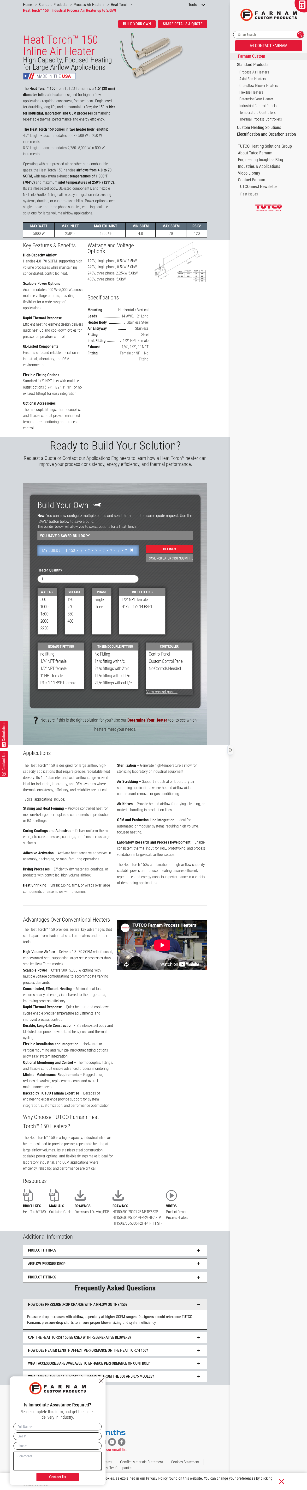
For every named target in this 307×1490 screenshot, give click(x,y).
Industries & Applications (259, 166)
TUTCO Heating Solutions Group (265, 146)
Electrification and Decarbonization (266, 134)
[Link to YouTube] (112, 1442)
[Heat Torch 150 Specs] (179, 262)
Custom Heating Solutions (259, 127)
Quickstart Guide (60, 1212)
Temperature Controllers (257, 112)
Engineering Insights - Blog (260, 159)
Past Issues (249, 194)
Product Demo (175, 1212)
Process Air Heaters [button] (254, 72)
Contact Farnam (251, 179)
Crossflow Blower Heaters (258, 85)
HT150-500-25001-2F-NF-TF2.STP (135, 1212)
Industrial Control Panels (258, 105)
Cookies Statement (185, 1462)
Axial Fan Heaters (252, 79)
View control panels (161, 691)
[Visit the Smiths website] (112, 1432)
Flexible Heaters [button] (251, 92)
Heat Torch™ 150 (34, 1212)
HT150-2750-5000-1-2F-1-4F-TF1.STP (137, 1223)
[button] (115, 1250)
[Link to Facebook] (121, 1442)
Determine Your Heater (147, 720)
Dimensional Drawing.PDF (92, 1212)
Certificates (103, 1462)
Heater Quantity (49, 570)
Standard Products (252, 64)
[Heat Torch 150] (163, 56)
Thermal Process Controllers (260, 119)
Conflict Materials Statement (141, 1462)
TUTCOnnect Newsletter (258, 186)
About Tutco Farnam (255, 153)
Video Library (249, 173)
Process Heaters (177, 1217)
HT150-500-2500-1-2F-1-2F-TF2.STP (136, 1217)
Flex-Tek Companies (117, 1468)
